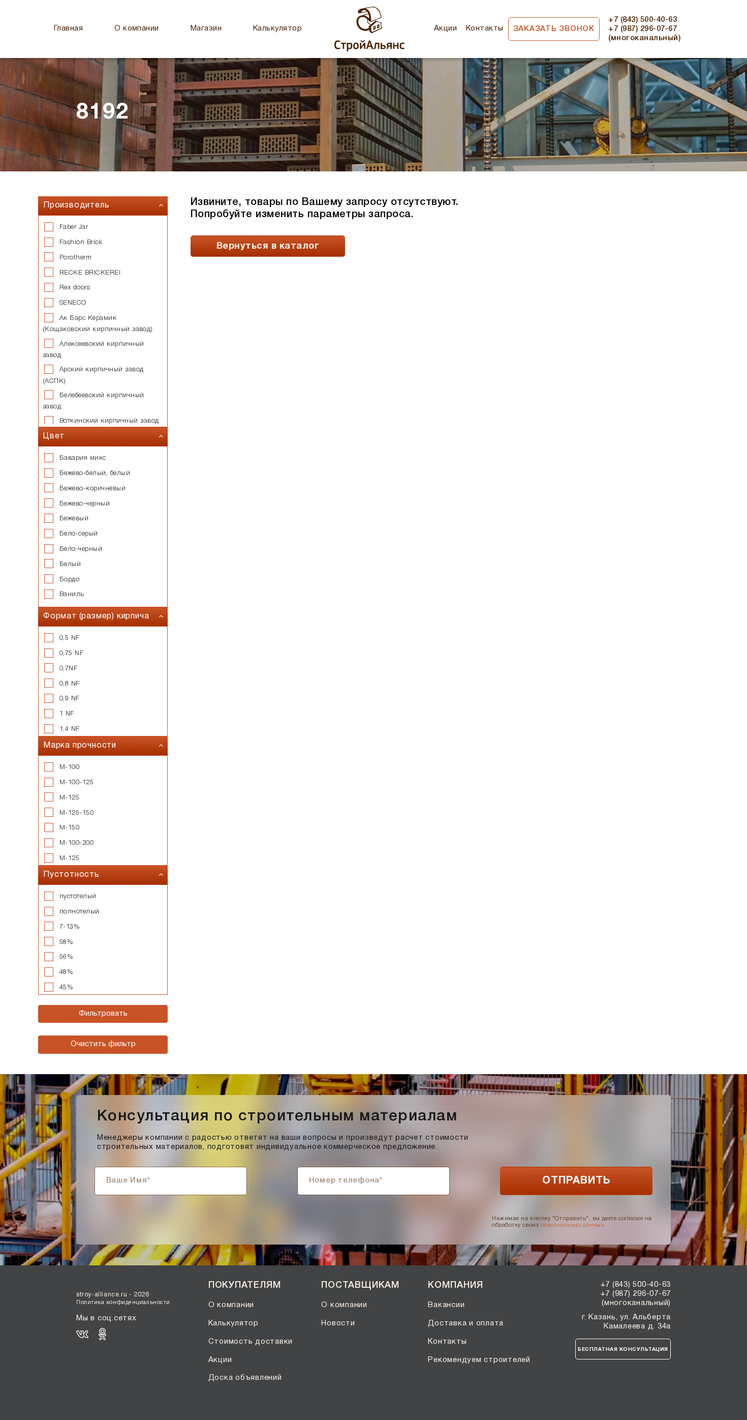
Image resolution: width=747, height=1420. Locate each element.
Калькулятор (277, 28)
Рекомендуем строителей (479, 1360)
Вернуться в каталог (267, 246)
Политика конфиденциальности (123, 1302)
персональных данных (572, 1225)
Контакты (485, 28)
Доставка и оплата (466, 1323)
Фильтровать (103, 1013)
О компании (136, 28)
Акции (445, 28)
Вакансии (446, 1305)
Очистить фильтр (103, 1044)
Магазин (206, 28)
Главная (68, 28)
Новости (338, 1323)
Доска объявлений (245, 1377)
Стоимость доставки (250, 1341)
